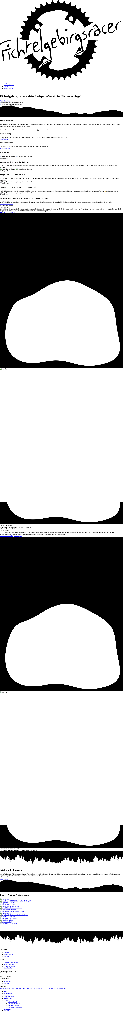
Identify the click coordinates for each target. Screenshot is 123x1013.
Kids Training (8, 968)
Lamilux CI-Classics (10, 966)
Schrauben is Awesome (11, 963)
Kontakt (6, 956)
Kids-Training (4, 139)
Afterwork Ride (12, 1002)
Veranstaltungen (9, 85)
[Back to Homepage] (61, 80)
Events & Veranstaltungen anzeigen (11, 536)
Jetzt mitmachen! (5, 101)
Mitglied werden (9, 88)
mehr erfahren (4, 879)
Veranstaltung (8, 993)
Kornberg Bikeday (9, 964)
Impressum (7, 981)
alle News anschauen (6, 204)
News (5, 83)
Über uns (6, 86)
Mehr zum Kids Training (7, 212)
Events (6, 1000)
